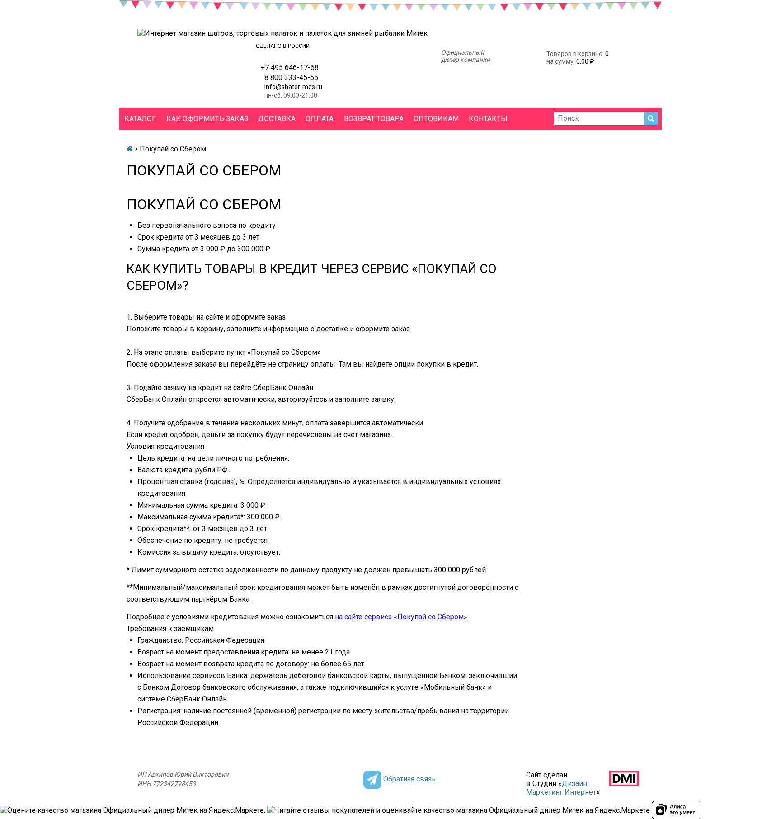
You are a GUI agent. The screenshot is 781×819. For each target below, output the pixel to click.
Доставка (277, 118)
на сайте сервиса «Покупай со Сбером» (401, 616)
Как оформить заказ (207, 118)
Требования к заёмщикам (170, 628)
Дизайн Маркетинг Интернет (561, 787)
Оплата (320, 118)
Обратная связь (409, 779)
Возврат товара (374, 118)
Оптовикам (436, 118)
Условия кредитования (165, 446)
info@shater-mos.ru (293, 86)
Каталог (140, 118)
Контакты (488, 118)
